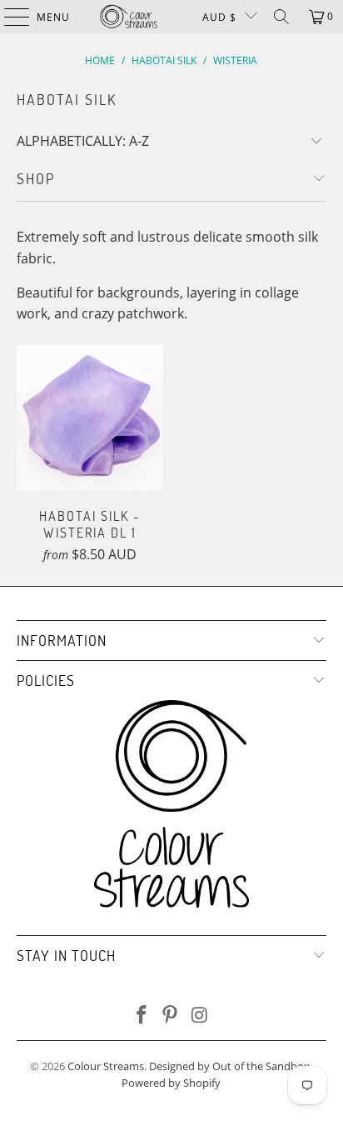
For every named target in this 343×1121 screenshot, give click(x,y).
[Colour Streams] (129, 16)
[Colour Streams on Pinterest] (170, 1015)
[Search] (281, 16)
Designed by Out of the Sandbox (229, 1065)
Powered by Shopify (171, 1082)
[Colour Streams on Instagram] (199, 1015)
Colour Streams (105, 1065)
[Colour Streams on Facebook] (141, 1015)
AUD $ (219, 17)
